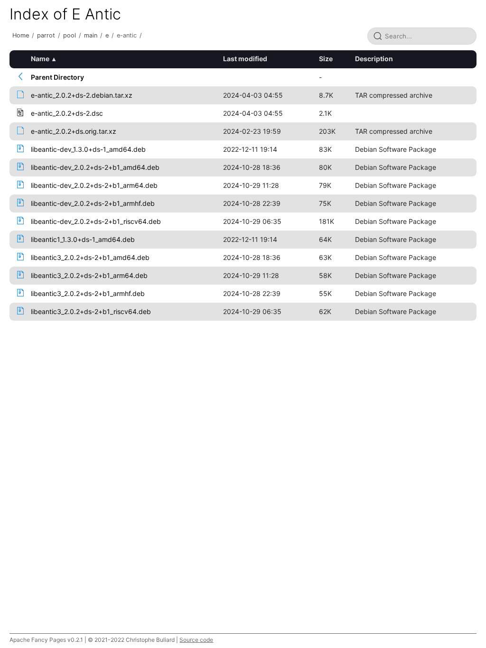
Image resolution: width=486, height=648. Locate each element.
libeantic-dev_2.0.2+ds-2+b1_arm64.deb (94, 185)
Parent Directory (57, 77)
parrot (46, 35)
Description (374, 59)
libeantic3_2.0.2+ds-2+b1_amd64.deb (90, 257)
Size (326, 59)
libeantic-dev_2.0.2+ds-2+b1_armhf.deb (93, 203)
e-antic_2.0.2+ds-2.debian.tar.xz (81, 95)
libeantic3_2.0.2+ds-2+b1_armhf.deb (88, 293)
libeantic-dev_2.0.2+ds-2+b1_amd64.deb (95, 167)
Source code (196, 639)
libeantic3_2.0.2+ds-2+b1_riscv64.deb (91, 311)
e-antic (127, 35)
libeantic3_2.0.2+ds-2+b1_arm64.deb (89, 275)
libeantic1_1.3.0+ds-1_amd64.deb (83, 239)
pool (69, 35)
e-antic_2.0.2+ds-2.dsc (67, 113)
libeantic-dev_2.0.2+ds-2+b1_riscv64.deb (96, 221)
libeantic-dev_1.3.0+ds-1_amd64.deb (88, 149)
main (90, 35)
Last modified (245, 59)
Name (40, 59)
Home (20, 35)
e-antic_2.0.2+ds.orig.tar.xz (73, 131)
